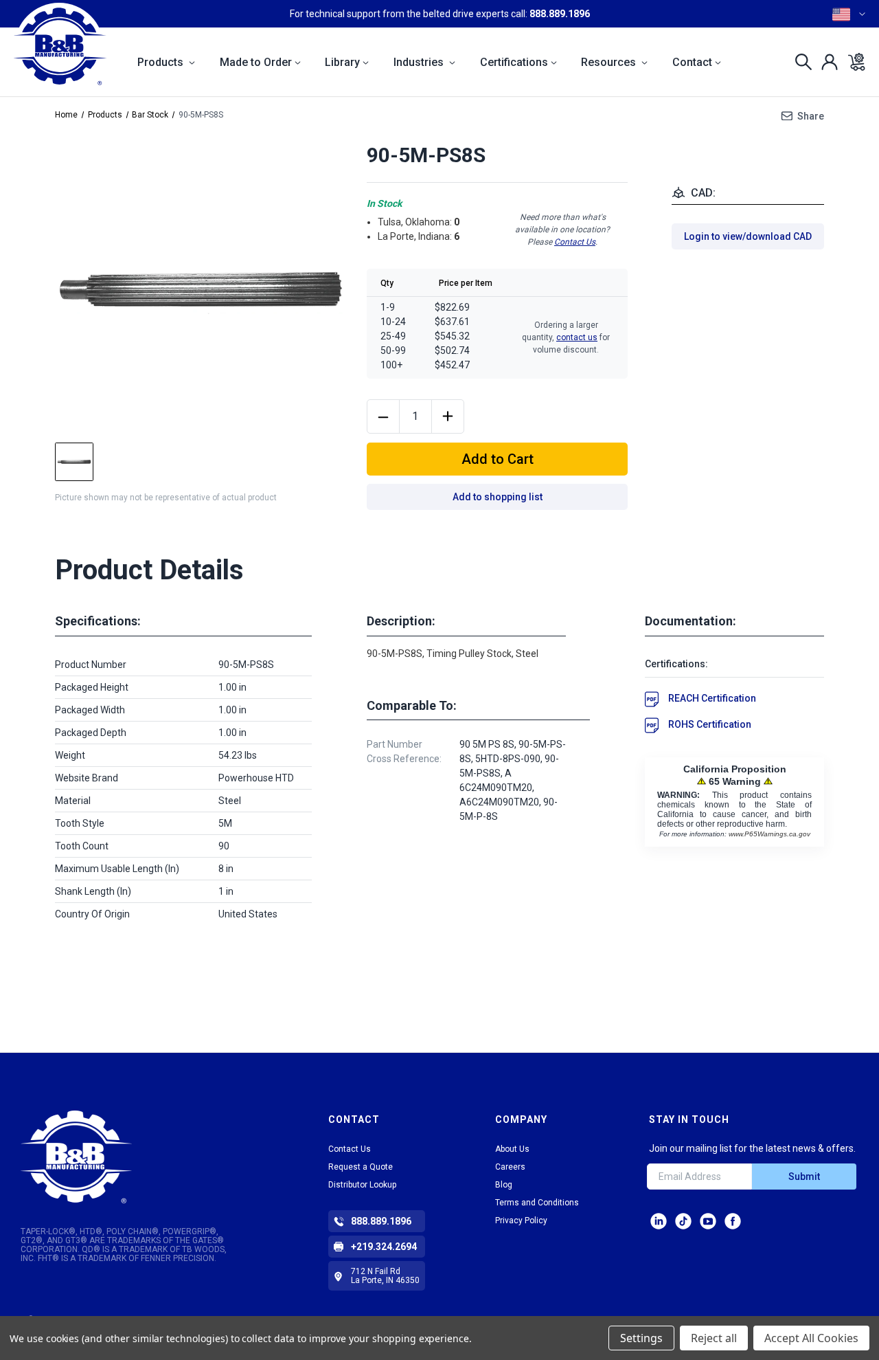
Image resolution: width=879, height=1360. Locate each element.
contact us (576, 337)
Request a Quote (360, 1167)
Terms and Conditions (537, 1202)
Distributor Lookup (362, 1185)
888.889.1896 (559, 13)
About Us (512, 1149)
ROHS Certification (709, 724)
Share (810, 116)
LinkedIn (658, 1221)
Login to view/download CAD (748, 236)
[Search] (800, 62)
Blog (503, 1185)
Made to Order (256, 62)
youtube (708, 1221)
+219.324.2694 (384, 1246)
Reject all (714, 1338)
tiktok (683, 1221)
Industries (419, 62)
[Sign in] (826, 62)
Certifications (514, 62)
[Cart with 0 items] (852, 61)
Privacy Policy (521, 1220)
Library (342, 62)
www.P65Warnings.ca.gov (769, 834)
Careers (510, 1167)
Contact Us (574, 242)
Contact (692, 62)
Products (161, 62)
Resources (610, 62)
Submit (804, 1176)
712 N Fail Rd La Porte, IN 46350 (385, 1276)
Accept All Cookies (811, 1338)
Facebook (732, 1221)
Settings (641, 1338)
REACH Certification (712, 698)
